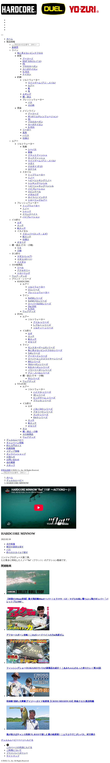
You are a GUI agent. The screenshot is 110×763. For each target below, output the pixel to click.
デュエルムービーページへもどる (17, 740)
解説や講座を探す (15, 547)
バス (8, 549)
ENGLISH (5, 470)
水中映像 (10, 544)
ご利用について (13, 750)
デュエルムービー (15, 480)
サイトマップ (12, 756)
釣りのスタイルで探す (17, 552)
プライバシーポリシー (17, 753)
